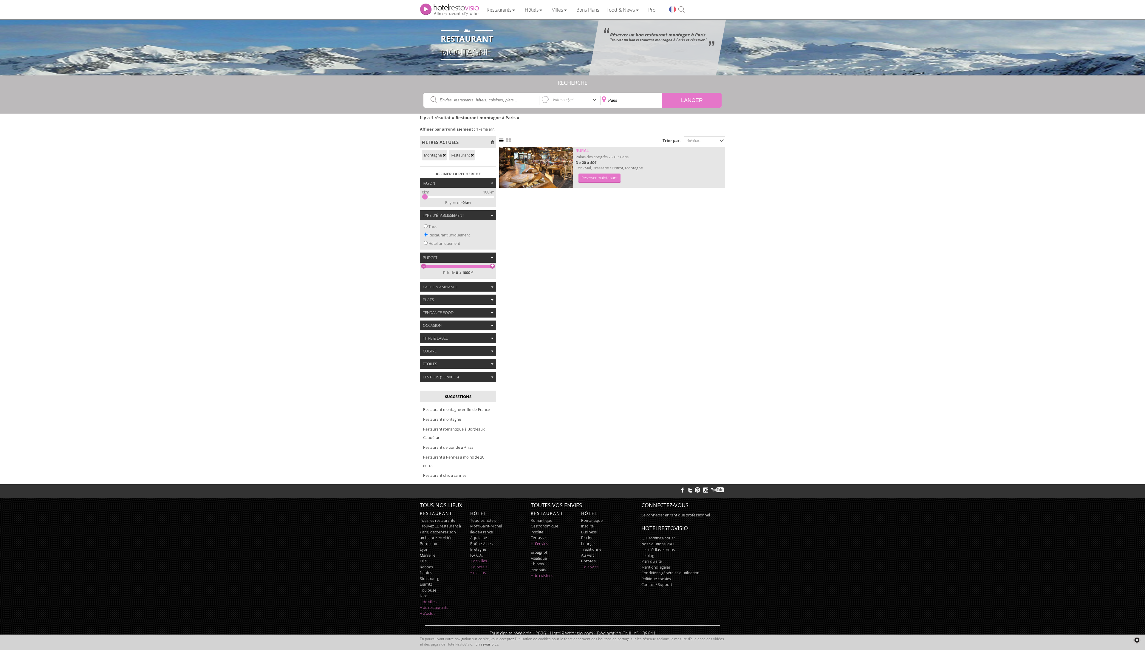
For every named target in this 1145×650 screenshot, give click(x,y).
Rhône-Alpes (481, 543)
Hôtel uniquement (444, 243)
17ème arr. (485, 129)
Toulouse (428, 590)
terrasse (538, 537)
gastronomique (544, 526)
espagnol (539, 552)
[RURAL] (536, 167)
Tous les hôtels (483, 520)
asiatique (539, 558)
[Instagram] (705, 491)
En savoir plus (487, 644)
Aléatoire (694, 140)
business (589, 532)
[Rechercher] (681, 10)
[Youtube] (718, 490)
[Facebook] (682, 490)
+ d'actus (427, 613)
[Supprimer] (444, 155)
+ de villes (428, 601)
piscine (587, 537)
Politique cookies (656, 578)
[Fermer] (1137, 640)
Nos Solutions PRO (657, 544)
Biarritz (426, 584)
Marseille (427, 555)
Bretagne (478, 549)
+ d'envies (539, 543)
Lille (423, 561)
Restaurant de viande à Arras (448, 447)
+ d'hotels (478, 566)
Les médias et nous (658, 549)
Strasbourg (429, 578)
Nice (423, 595)
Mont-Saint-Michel (486, 526)
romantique (541, 520)
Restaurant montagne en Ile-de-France (456, 409)
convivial (589, 561)
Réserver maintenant (599, 177)
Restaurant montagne (442, 419)
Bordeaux (428, 543)
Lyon (424, 549)
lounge (588, 543)
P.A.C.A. (476, 555)
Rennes (426, 566)
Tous (432, 226)
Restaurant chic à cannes (444, 475)
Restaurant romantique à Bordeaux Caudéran (454, 433)
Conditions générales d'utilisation (670, 572)
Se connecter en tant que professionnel (675, 515)
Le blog (647, 555)
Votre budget (563, 99)
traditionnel (591, 549)
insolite (537, 532)
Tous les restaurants (437, 520)
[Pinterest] (697, 490)
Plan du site (651, 561)
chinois (537, 564)
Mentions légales (656, 567)
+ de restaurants (434, 607)
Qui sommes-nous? (658, 538)
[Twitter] (690, 490)
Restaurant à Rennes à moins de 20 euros (453, 461)
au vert (587, 555)
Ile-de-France (481, 532)
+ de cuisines (542, 575)
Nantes (426, 572)
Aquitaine (478, 537)
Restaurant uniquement (449, 235)
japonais (538, 569)
